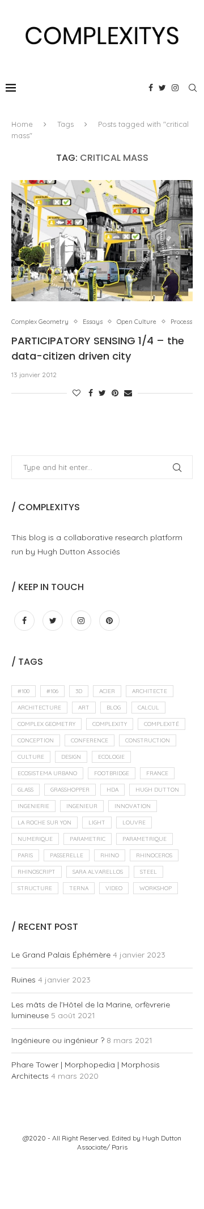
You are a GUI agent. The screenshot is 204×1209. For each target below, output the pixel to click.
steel (148, 871)
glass (25, 789)
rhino (109, 855)
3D (78, 691)
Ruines (23, 980)
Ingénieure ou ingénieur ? (57, 1040)
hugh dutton (157, 789)
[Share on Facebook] (90, 393)
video (113, 888)
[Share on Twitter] (102, 393)
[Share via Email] (128, 393)
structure (35, 888)
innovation (132, 806)
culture (31, 757)
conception (36, 740)
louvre (134, 822)
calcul (148, 707)
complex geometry (46, 724)
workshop (155, 888)
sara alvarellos (98, 871)
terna (78, 888)
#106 (52, 691)
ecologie (111, 757)
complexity (109, 724)
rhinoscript (37, 871)
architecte (149, 691)
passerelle (66, 855)
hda (112, 789)
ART (84, 707)
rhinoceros (154, 855)
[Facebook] (150, 87)
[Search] (192, 87)
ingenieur (81, 806)
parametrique (144, 839)
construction (147, 740)
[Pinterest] (109, 621)
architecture (39, 707)
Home (22, 124)
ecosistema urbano (47, 773)
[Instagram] (175, 87)
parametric (87, 839)
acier (107, 691)
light (96, 822)
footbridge (111, 773)
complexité (161, 724)
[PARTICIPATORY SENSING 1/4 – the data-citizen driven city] (102, 240)
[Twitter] (162, 87)
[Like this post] (76, 393)
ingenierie (33, 806)
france (157, 773)
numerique (35, 839)
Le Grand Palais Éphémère (60, 955)
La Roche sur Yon (44, 822)
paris (25, 855)
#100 (23, 691)
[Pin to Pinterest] (115, 393)
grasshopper (70, 789)
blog (114, 707)
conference (89, 740)
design (71, 757)
